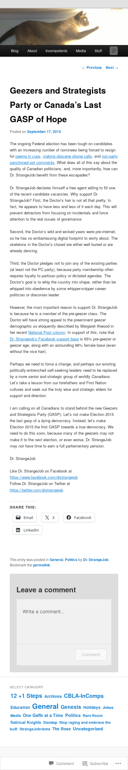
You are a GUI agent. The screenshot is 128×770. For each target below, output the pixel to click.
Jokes (108, 707)
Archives (53, 696)
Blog (14, 50)
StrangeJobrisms (35, 729)
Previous (92, 67)
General (56, 559)
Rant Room (93, 715)
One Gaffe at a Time (43, 715)
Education (20, 707)
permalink (41, 565)
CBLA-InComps (84, 696)
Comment (91, 654)
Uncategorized (88, 729)
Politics (71, 559)
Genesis (71, 706)
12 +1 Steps (26, 695)
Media (15, 715)
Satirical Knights (25, 722)
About (32, 50)
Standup (50, 722)
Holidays (92, 707)
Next (112, 67)
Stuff (98, 50)
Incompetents (56, 50)
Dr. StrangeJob (95, 559)
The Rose (61, 729)
